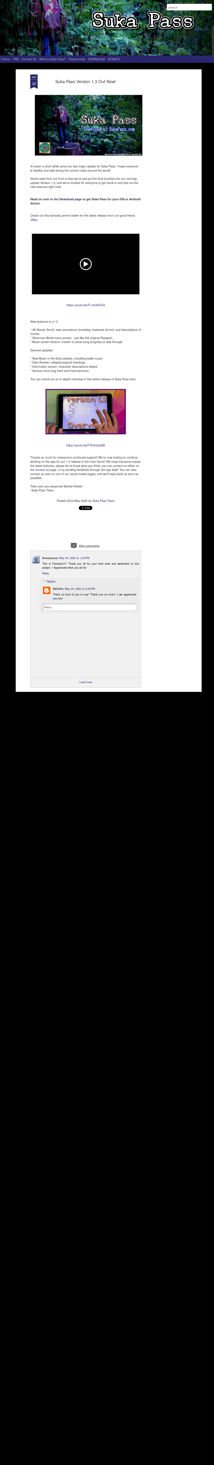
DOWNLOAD (96, 59)
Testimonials (77, 59)
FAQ (16, 59)
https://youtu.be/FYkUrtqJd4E (85, 445)
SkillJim (58, 589)
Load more (85, 682)
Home (6, 59)
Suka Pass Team (103, 501)
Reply (45, 573)
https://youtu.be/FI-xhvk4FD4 (85, 305)
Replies (51, 581)
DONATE (114, 59)
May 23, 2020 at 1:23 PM (74, 558)
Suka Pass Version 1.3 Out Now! (85, 81)
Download (66, 199)
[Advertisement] (164, 140)
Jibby (33, 219)
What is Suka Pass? (52, 59)
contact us (42, 470)
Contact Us (29, 59)
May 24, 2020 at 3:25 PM (80, 589)
